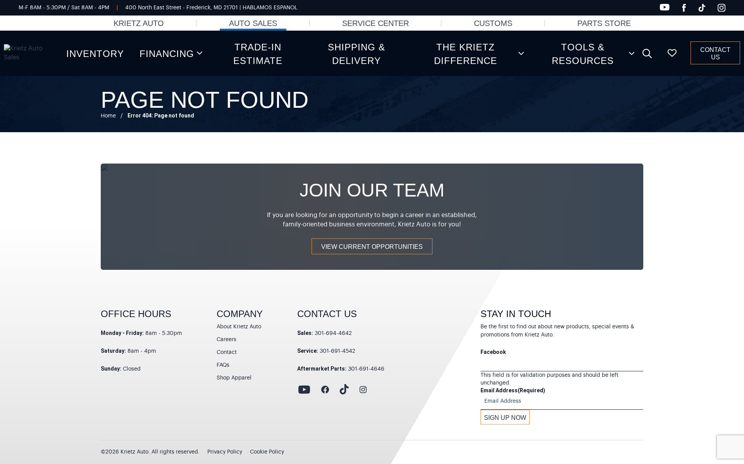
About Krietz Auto (239, 326)
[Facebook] (684, 8)
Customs (493, 23)
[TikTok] (701, 8)
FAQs (223, 365)
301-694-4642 (333, 333)
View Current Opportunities (372, 246)
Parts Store (604, 23)
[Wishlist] (672, 53)
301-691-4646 (366, 369)
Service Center (375, 23)
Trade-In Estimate (257, 54)
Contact (227, 352)
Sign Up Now (505, 417)
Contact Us (715, 53)
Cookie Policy (267, 452)
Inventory (95, 53)
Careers (226, 339)
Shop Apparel (234, 378)
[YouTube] (665, 7)
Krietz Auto (139, 23)
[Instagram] (721, 8)
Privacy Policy (224, 452)
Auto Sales (253, 23)
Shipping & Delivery (356, 54)
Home (108, 116)
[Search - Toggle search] (647, 53)
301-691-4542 (337, 351)
